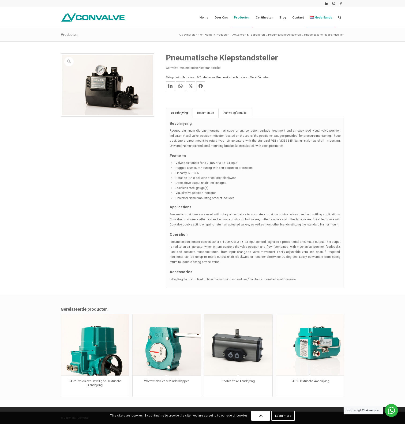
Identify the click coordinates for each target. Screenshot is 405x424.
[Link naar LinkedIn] (326, 3)
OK (261, 415)
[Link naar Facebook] (340, 3)
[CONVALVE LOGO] (94, 17)
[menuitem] (203, 17)
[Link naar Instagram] (333, 3)
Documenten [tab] (205, 112)
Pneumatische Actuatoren (232, 77)
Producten (69, 34)
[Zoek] (339, 17)
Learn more (283, 415)
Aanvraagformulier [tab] (235, 112)
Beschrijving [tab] (179, 112)
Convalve (263, 77)
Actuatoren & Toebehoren (199, 77)
